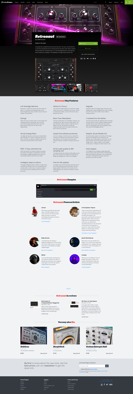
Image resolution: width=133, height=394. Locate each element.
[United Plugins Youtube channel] (102, 384)
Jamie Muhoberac (87, 238)
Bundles (23, 2)
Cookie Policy (71, 387)
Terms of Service (82, 372)
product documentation (89, 54)
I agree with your (89, 369)
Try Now (88, 48)
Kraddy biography (86, 267)
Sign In (110, 2)
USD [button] (122, 2)
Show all (68, 288)
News (33, 2)
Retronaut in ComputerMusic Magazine (50, 302)
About (46, 2)
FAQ (45, 389)
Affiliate (22, 389)
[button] (129, 2)
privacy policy (93, 369)
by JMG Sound (40, 40)
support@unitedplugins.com (106, 381)
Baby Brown (45, 238)
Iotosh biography (45, 221)
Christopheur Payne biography (89, 233)
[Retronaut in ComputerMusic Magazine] (34, 304)
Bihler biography (45, 267)
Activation (46, 387)
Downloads (40, 2)
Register (116, 2)
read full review (44, 313)
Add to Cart (88, 43)
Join (107, 366)
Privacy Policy (102, 371)
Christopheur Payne (88, 208)
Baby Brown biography (47, 250)
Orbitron (24, 346)
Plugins (17, 2)
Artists (28, 2)
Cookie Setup (71, 389)
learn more (43, 353)
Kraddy (84, 255)
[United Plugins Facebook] (104, 384)
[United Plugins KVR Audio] (111, 384)
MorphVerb (58, 346)
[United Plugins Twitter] (107, 384)
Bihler (43, 255)
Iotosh (43, 208)
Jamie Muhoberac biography (88, 250)
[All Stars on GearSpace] (75, 303)
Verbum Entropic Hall (96, 346)
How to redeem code (49, 385)
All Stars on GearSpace (89, 301)
